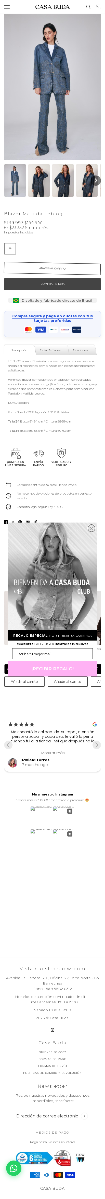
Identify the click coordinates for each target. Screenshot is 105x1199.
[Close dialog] (91, 528)
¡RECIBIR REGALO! (53, 668)
